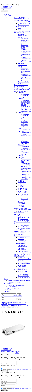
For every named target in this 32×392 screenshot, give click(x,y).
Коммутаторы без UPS (24, 22)
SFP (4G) (20, 128)
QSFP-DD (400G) (23, 191)
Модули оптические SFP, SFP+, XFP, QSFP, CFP (21, 90)
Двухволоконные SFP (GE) (26, 104)
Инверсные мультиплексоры (22, 88)
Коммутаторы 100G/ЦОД (21, 18)
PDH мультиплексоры (20, 269)
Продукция (7, 15)
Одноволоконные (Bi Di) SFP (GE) (26, 101)
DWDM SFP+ (25, 143)
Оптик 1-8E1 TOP (23, 226)
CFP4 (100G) (21, 186)
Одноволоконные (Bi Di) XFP (26, 147)
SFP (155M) (21, 92)
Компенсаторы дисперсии (22, 267)
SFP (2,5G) (21, 112)
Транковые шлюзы (19, 232)
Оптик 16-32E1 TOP (24, 225)
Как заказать (7, 289)
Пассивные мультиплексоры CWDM (22, 35)
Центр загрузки (12, 286)
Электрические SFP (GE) (25, 107)
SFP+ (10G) (21, 131)
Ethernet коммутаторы (20, 208)
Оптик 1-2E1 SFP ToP (24, 228)
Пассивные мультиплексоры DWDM (22, 65)
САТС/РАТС (21, 229)
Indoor (19, 28)
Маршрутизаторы (19, 17)
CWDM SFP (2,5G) (24, 122)
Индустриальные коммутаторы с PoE (23, 216)
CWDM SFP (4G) (26, 129)
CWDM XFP (25, 152)
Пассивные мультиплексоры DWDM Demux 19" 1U (26, 70)
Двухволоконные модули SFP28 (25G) (26, 160)
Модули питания (19, 234)
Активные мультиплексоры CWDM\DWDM (22, 255)
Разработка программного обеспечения (19, 280)
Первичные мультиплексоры (22, 231)
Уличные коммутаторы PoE (22, 20)
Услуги (6, 279)
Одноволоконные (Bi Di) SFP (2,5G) (26, 115)
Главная (6, 14)
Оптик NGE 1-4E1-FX (24, 277)
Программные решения (21, 85)
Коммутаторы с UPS (24, 23)
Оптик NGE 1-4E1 (23, 271)
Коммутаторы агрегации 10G (22, 241)
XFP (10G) (21, 145)
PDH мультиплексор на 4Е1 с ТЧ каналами (24, 273)
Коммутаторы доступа (24, 209)
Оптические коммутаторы (22, 236)
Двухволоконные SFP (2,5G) (26, 119)
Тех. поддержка (8, 283)
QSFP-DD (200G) (23, 189)
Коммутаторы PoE (23, 211)
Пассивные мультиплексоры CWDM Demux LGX (26, 41)
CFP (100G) (21, 183)
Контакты (7, 291)
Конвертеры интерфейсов (21, 202)
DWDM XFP (25, 154)
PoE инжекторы (19, 86)
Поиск (19, 294)
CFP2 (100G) (21, 185)
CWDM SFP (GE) (26, 111)
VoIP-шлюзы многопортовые (22, 245)
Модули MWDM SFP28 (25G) (26, 178)
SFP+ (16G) (21, 155)
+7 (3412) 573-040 (6, 8)
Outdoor (20, 29)
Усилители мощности (24, 262)
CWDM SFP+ (25, 142)
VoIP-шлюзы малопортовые (22, 248)
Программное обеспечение (12, 288)
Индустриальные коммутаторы (19, 213)
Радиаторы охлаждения (21, 205)
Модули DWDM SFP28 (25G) (26, 171)
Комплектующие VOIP (24, 252)
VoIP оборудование (19, 243)
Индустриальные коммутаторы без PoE (24, 219)
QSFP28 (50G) (22, 182)
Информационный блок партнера (10, 351)
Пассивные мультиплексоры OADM (26, 46)
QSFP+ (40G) (21, 180)
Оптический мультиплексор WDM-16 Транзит (24, 259)
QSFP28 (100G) (22, 188)
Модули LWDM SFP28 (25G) (25, 174)
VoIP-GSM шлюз (22, 251)
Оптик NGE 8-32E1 (23, 276)
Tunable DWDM (22, 192)
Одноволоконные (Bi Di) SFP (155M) (26, 95)
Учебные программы (14, 282)
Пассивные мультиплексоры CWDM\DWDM (22, 31)
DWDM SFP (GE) (26, 109)
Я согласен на (17, 369)
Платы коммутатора (23, 25)
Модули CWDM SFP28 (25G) (26, 168)
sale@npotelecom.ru (6, 6)
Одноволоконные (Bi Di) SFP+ (26, 133)
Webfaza (17, 353)
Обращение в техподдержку (16, 285)
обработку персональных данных (21, 369)
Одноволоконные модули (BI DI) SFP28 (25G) (26, 165)
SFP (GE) (20, 98)
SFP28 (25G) (21, 157)
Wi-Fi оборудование (20, 26)
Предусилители (22, 265)
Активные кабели (23, 194)
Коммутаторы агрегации (22, 238)
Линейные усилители (24, 263)
